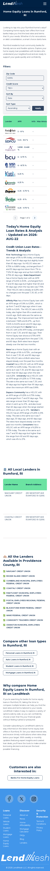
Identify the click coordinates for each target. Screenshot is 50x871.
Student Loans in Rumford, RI (20, 666)
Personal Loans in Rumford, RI (20, 653)
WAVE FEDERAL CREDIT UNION (20, 615)
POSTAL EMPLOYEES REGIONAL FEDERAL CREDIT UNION (25, 601)
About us (24, 815)
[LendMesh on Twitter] (21, 799)
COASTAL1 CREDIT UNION (18, 588)
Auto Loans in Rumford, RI (18, 659)
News (22, 819)
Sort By (9, 94)
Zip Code (10, 74)
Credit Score (12, 84)
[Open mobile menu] (45, 4)
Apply (38, 108)
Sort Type (10, 104)
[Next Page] (34, 217)
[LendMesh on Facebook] (9, 799)
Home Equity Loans (6, 843)
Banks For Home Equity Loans (25, 778)
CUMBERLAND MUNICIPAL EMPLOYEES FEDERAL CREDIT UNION (24, 582)
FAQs (22, 835)
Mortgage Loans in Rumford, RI (20, 673)
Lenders (23, 843)
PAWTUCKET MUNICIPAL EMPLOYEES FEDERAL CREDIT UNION (23, 594)
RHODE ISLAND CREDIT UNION (20, 576)
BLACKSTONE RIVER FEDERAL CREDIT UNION (24, 609)
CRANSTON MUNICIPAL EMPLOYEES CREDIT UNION (23, 626)
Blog (22, 839)
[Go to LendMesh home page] (12, 3)
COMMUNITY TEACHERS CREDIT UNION (24, 620)
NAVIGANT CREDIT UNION (18, 571)
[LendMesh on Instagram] (34, 799)
